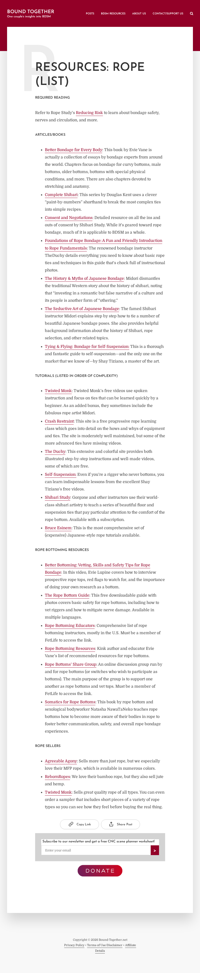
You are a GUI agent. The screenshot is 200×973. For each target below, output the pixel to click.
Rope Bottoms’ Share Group (70, 664)
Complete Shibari (61, 195)
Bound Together (30, 12)
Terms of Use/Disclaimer (104, 945)
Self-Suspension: (60, 474)
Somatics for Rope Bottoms (70, 702)
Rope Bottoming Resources (70, 648)
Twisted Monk (58, 391)
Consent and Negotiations (68, 218)
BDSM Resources (113, 13)
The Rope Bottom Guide (67, 595)
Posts (90, 13)
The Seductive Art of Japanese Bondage (82, 309)
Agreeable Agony (61, 761)
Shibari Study (57, 497)
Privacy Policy (74, 945)
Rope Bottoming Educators (70, 625)
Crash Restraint (59, 421)
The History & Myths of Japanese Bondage (84, 278)
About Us (139, 13)
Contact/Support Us (168, 13)
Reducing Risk (89, 113)
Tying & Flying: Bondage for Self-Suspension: (87, 346)
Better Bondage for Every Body (73, 150)
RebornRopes (57, 777)
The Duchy (55, 451)
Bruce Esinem (58, 528)
